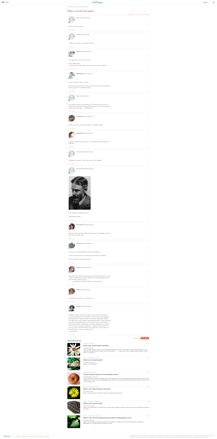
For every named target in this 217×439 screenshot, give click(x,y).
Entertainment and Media (89, 372)
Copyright (24, 436)
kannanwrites (79, 116)
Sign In (205, 2)
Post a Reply (145, 338)
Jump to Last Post (131, 14)
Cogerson (78, 51)
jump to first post (136, 338)
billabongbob (79, 73)
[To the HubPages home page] (7, 436)
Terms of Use (31, 436)
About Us (18, 436)
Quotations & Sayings (89, 343)
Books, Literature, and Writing (91, 358)
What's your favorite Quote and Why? (96, 345)
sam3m (78, 289)
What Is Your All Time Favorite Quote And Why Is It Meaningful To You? (107, 418)
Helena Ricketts (80, 224)
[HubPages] (97, 2)
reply (70, 29)
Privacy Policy (39, 436)
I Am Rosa (78, 267)
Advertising (46, 436)
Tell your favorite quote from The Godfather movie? (100, 374)
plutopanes (79, 306)
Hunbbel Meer (79, 133)
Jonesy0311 (79, 243)
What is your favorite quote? (93, 360)
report (73, 29)
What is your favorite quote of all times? (97, 389)
